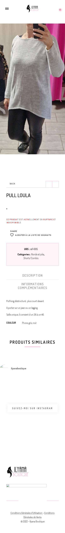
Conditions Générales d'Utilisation (27, 512)
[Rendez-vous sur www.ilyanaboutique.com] (25, 438)
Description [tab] (32, 275)
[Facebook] (25, 500)
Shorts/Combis (31, 258)
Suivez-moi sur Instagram (32, 408)
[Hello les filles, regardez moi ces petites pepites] (47, 402)
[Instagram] (40, 500)
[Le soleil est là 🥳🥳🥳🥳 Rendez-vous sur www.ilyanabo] (3, 393)
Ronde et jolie (37, 254)
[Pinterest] (32, 500)
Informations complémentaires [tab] (32, 286)
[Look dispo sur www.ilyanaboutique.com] (47, 438)
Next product (55, 184)
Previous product (49, 184)
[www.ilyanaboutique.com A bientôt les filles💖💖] (25, 388)
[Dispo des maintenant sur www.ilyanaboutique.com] (3, 440)
